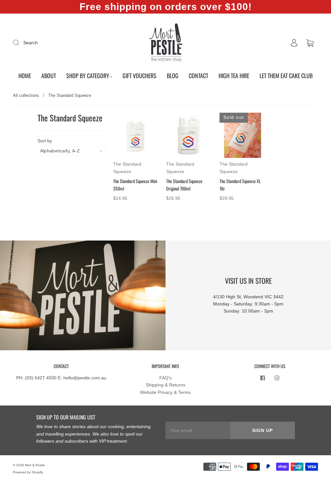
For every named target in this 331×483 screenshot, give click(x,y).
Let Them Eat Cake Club (286, 75)
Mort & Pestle (35, 465)
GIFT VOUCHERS (139, 75)
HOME (24, 75)
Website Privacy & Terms (165, 392)
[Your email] (198, 430)
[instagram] (277, 378)
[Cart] (310, 43)
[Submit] (20, 42)
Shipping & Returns (165, 384)
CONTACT (198, 75)
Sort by (44, 141)
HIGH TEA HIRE (234, 75)
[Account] (294, 43)
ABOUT (48, 75)
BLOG (172, 75)
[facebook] (263, 378)
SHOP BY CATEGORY (87, 75)
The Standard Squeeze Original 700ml (184, 184)
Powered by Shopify (28, 472)
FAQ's (165, 377)
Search (30, 42)
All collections (26, 95)
